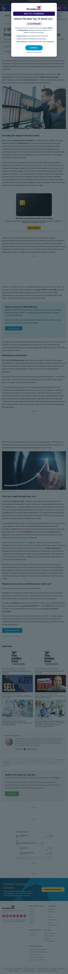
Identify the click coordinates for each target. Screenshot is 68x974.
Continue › (34, 48)
